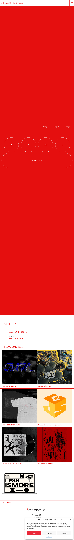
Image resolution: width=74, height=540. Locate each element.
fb (21, 528)
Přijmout (34, 533)
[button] (70, 520)
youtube (45, 144)
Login (68, 127)
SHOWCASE (6, 3)
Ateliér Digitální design (16, 338)
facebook (11, 144)
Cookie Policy (49, 537)
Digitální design (18, 3)
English (57, 127)
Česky (45, 127)
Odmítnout (49, 533)
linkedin (62, 144)
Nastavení (64, 533)
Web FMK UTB (37, 160)
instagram (28, 144)
